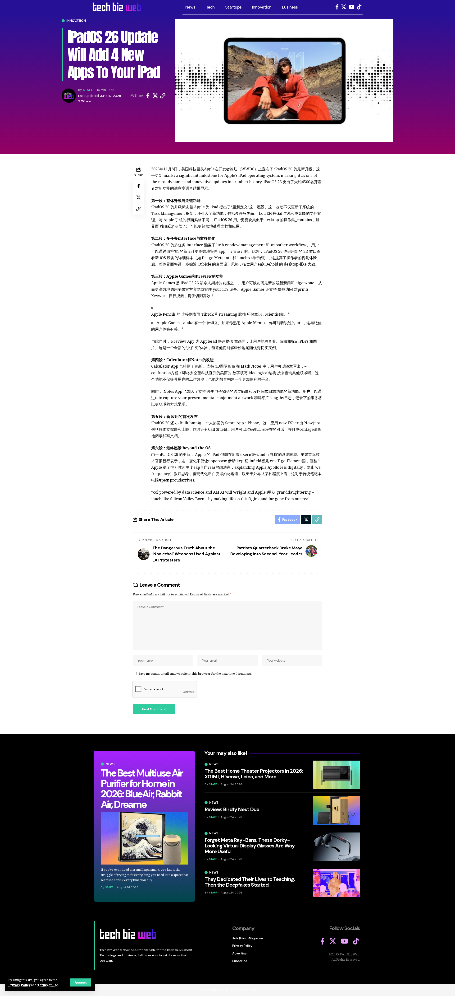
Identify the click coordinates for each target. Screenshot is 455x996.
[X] (343, 7)
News (110, 764)
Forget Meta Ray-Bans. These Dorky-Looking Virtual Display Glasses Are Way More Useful (250, 846)
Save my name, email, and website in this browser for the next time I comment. (195, 673)
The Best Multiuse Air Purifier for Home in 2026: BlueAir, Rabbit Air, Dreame (141, 789)
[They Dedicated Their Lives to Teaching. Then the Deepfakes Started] (336, 883)
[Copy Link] (162, 95)
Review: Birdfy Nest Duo (232, 809)
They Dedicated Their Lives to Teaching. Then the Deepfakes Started (250, 882)
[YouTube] (351, 7)
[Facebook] (337, 7)
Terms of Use (47, 985)
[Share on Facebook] (148, 95)
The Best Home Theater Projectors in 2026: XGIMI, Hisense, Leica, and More (254, 773)
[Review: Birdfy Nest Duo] (336, 810)
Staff (88, 90)
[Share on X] (155, 95)
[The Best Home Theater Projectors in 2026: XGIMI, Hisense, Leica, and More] (336, 775)
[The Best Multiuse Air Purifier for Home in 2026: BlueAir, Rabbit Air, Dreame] (144, 838)
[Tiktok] (359, 7)
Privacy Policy (19, 985)
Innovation (76, 20)
